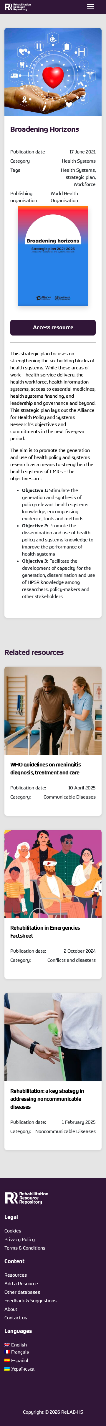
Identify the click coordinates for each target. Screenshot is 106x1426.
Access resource (53, 327)
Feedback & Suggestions (30, 1300)
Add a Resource (21, 1283)
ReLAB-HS (72, 1412)
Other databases (22, 1292)
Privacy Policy (19, 1239)
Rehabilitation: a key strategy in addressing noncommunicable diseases (47, 1099)
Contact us (15, 1318)
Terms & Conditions (24, 1248)
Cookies (12, 1231)
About (10, 1309)
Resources (15, 1275)
